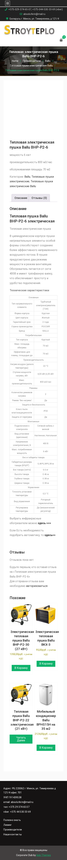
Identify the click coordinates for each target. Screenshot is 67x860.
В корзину (21, 668)
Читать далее (21, 739)
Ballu (48, 61)
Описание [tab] (20, 198)
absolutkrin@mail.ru (34, 14)
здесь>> (50, 535)
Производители (32, 61)
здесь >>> (44, 523)
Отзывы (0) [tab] (39, 198)
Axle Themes (43, 855)
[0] (61, 40)
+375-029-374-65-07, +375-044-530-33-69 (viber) (35, 9)
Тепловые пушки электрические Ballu (31, 65)
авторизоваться (36, 586)
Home (15, 61)
